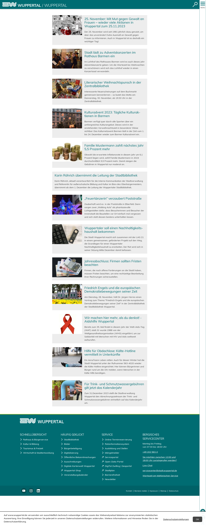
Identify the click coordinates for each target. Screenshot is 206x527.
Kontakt (129, 491)
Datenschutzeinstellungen (176, 519)
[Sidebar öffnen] (202, 3)
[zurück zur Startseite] (9, 4)
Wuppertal (29, 5)
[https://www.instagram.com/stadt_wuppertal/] (31, 490)
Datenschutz (173, 491)
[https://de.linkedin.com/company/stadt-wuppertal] (38, 490)
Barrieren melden (140, 491)
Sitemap (163, 491)
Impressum (154, 491)
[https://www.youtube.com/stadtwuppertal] (24, 490)
